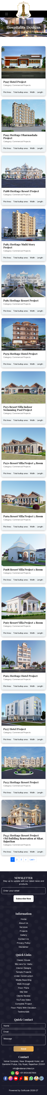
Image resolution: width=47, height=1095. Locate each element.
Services (23, 927)
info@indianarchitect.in (23, 1068)
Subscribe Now (23, 898)
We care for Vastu (23, 964)
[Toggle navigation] (6, 14)
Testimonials (23, 1011)
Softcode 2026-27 (29, 1090)
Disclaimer (23, 947)
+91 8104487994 (28, 1073)
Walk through (23, 984)
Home (23, 919)
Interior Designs (23, 968)
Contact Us (23, 939)
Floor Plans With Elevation (23, 1007)
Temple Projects (23, 972)
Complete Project (23, 1004)
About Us (23, 923)
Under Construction (23, 976)
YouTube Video (23, 1000)
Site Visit (23, 992)
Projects (23, 931)
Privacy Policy (23, 943)
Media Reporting (23, 980)
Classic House (23, 960)
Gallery (23, 935)
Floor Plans (23, 988)
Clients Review (23, 996)
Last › (32, 859)
